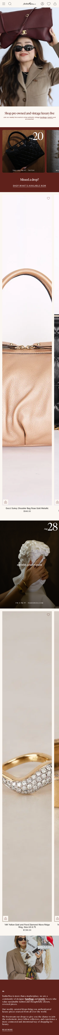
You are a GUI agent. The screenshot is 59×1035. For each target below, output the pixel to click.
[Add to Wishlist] (48, 198)
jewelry (42, 998)
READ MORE (7, 1029)
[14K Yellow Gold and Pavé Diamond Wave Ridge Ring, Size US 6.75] (27, 766)
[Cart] (55, 3)
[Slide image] (29, 56)
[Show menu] (4, 3)
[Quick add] (5, 502)
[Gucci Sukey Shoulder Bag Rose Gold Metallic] (27, 350)
